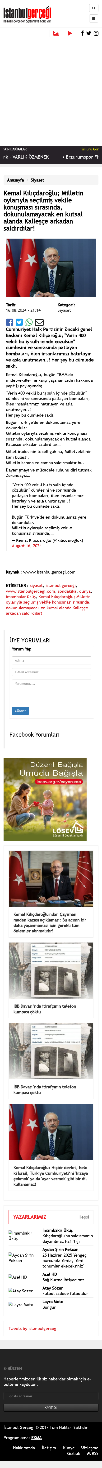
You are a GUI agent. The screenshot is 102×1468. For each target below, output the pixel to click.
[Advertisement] (51, 90)
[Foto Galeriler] (56, 33)
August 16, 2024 (27, 545)
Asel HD (49, 1274)
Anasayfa (15, 180)
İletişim (49, 1447)
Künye (69, 1447)
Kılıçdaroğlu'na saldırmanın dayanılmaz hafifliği (67, 1238)
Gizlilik (73, 1453)
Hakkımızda (24, 1447)
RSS (94, 1453)
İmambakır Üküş (57, 1230)
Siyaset (37, 180)
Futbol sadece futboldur (65, 1293)
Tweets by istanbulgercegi (33, 1328)
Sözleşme (89, 1447)
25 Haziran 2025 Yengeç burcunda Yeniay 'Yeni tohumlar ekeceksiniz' (64, 1260)
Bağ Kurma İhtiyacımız (63, 1279)
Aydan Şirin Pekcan (60, 1249)
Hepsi (84, 1217)
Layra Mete (52, 1301)
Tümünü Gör (89, 149)
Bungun (49, 1307)
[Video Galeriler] (72, 33)
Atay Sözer (52, 1288)
